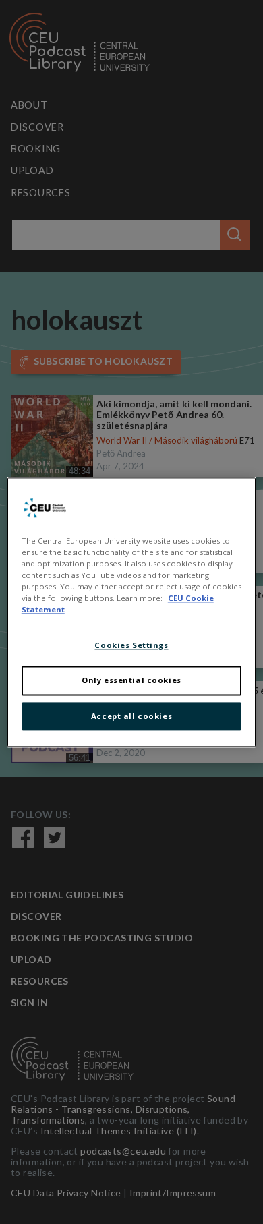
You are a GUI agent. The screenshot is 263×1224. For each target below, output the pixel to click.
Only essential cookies (131, 680)
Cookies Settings (131, 645)
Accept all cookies (131, 716)
